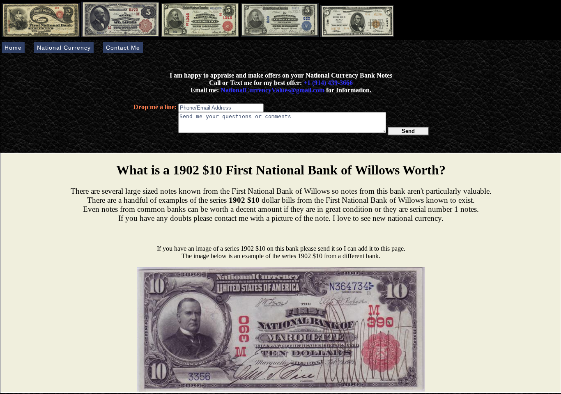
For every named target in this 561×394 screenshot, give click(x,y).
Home (13, 47)
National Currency (64, 47)
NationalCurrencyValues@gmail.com (271, 90)
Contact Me (123, 47)
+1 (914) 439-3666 (328, 82)
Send (408, 131)
